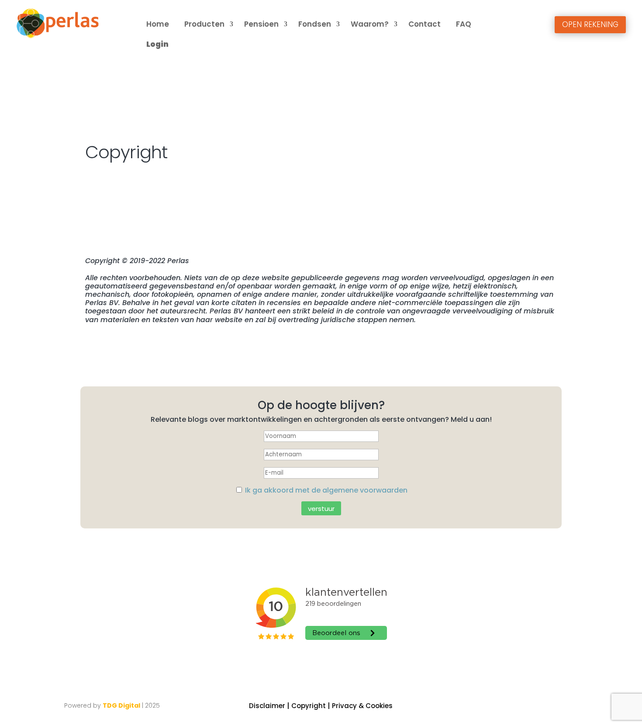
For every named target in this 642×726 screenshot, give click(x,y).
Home (157, 24)
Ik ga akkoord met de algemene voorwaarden (326, 490)
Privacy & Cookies (362, 705)
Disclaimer (267, 705)
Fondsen (314, 24)
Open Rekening (590, 24)
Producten (204, 24)
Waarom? (370, 24)
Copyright (308, 705)
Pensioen (261, 24)
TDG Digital (121, 705)
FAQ (463, 24)
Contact (424, 24)
